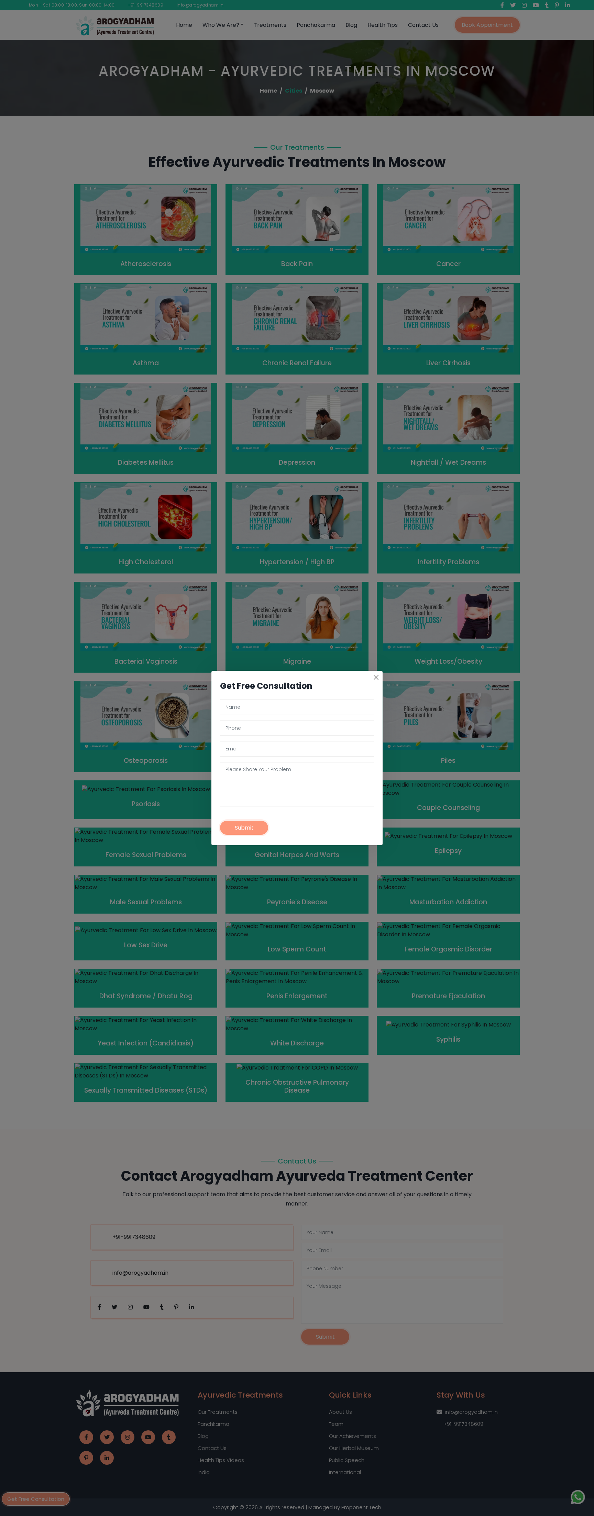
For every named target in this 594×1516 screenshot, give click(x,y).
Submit (244, 828)
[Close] (376, 677)
